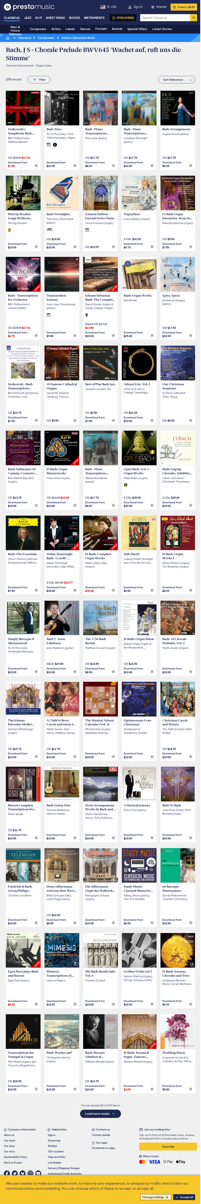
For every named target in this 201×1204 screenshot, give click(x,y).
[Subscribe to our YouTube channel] (39, 1173)
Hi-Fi (38, 18)
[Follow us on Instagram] (31, 1173)
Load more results (97, 1114)
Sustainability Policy (15, 1157)
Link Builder (54, 1162)
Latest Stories (162, 29)
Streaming (125, 18)
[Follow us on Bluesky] (23, 1173)
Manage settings (153, 1197)
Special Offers (137, 29)
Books (74, 18)
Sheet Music (55, 18)
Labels (70, 29)
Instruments (94, 18)
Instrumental (25, 65)
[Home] (8, 38)
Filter (42, 79)
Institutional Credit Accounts (64, 1173)
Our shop (9, 1146)
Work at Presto (13, 1162)
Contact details (101, 1135)
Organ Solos (44, 65)
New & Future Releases (15, 30)
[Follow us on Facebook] (8, 1173)
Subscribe (168, 1146)
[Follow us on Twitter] (16, 1173)
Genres (85, 29)
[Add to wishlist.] (36, 165)
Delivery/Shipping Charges (64, 1168)
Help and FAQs (56, 1157)
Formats (101, 29)
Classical (12, 18)
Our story (9, 1151)
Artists (56, 29)
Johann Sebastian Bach (78, 38)
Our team (10, 1140)
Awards (117, 29)
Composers (38, 29)
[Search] (193, 17)
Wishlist (161, 7)
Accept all (186, 1197)
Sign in (138, 7)
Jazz (27, 18)
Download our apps (103, 1148)
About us (9, 1135)
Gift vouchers (56, 1151)
